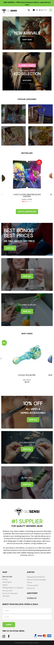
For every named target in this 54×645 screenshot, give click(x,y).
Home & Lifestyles (10, 593)
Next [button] (52, 178)
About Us (31, 588)
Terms (29, 582)
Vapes (5, 585)
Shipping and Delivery (36, 577)
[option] (27, 181)
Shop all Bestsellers (27, 212)
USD (42, 10)
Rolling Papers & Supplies (13, 588)
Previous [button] (2, 178)
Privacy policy (32, 585)
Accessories (7, 590)
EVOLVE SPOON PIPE (27, 375)
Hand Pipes (7, 582)
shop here (27, 40)
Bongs (5, 579)
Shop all (10, 248)
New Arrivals (7, 577)
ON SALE (6, 596)
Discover (27, 80)
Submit (9, 625)
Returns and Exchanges (36, 579)
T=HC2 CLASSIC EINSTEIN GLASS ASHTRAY (27, 195)
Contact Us (31, 598)
